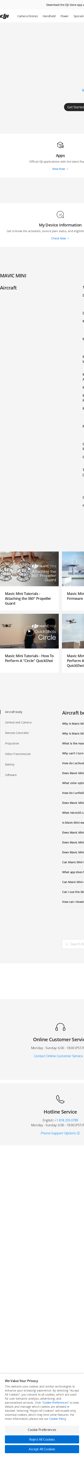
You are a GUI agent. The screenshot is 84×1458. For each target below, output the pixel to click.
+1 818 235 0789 (66, 1120)
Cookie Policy (57, 1419)
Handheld (49, 16)
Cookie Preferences (55, 1402)
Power (65, 16)
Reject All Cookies (42, 1439)
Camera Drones (27, 16)
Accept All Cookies (42, 1449)
